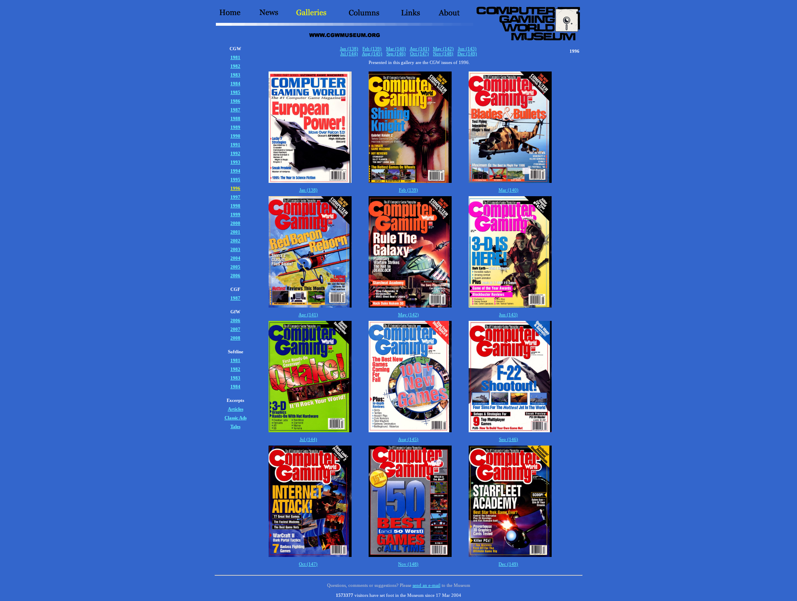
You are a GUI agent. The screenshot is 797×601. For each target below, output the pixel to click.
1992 (235, 153)
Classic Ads (236, 417)
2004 (235, 258)
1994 (235, 170)
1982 (235, 66)
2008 (235, 337)
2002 (235, 240)
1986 (235, 101)
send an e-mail (426, 585)
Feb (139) (371, 48)
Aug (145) (372, 53)
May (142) (443, 48)
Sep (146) (396, 53)
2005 (235, 266)
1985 (235, 92)
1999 (235, 214)
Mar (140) (396, 48)
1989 (235, 127)
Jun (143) (467, 48)
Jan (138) (349, 48)
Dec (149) (467, 53)
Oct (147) (419, 53)
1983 (235, 74)
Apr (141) (419, 48)
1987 (235, 109)
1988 (235, 118)
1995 (235, 179)
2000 (235, 223)
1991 (235, 144)
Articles (235, 408)
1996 (235, 188)
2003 (235, 249)
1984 (235, 83)
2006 (235, 275)
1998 (235, 205)
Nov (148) (443, 53)
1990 (235, 135)
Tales (235, 426)
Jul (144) (349, 53)
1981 (235, 57)
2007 (235, 329)
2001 (235, 231)
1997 (235, 197)
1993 (235, 162)
